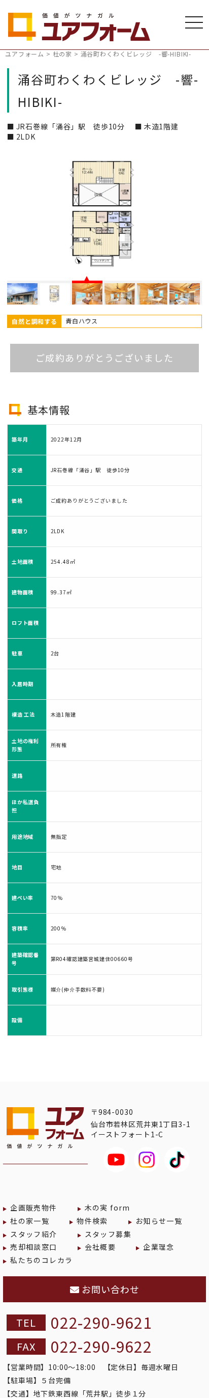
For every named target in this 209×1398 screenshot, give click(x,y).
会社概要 (100, 1247)
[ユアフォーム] (79, 30)
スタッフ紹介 (33, 1234)
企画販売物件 (33, 1207)
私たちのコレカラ (41, 1260)
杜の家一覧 (29, 1221)
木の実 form (107, 1207)
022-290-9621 (101, 1322)
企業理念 (159, 1247)
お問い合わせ (109, 1289)
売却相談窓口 (33, 1247)
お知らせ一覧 (158, 1221)
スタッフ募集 (108, 1234)
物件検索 (92, 1221)
